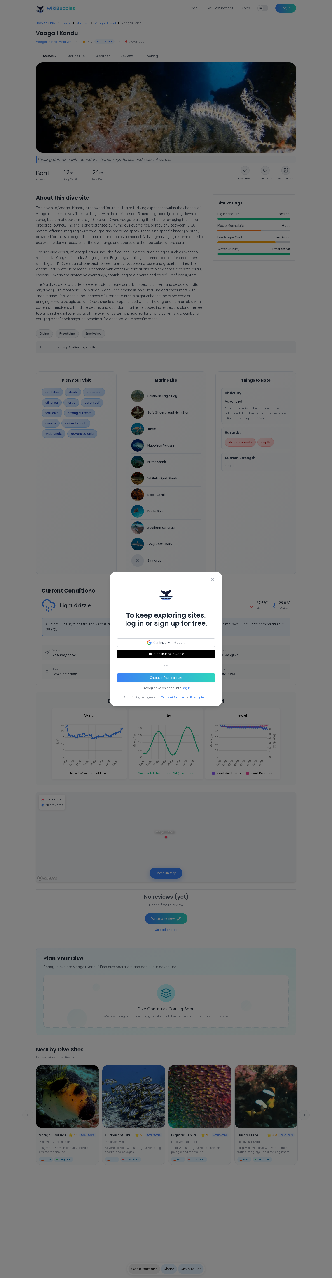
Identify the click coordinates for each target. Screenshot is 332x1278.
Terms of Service (172, 697)
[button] (166, 639)
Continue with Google (169, 643)
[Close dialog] (212, 579)
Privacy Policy (199, 697)
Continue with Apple (169, 654)
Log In (186, 688)
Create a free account (166, 678)
